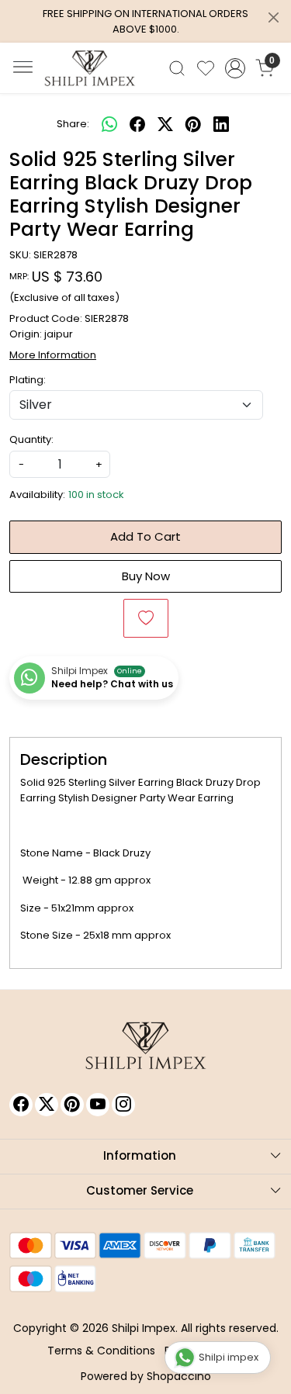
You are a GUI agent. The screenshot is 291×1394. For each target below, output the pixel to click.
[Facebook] (21, 1104)
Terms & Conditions (101, 1350)
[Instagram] (123, 1104)
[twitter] (165, 124)
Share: (73, 123)
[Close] (273, 17)
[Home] (90, 68)
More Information (52, 355)
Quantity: (31, 439)
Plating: (27, 379)
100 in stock (96, 494)
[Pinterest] (72, 1104)
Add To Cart (145, 536)
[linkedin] (221, 124)
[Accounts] (235, 68)
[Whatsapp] (109, 124)
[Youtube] (97, 1104)
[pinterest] (193, 124)
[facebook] (137, 124)
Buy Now (146, 576)
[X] (46, 1104)
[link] (177, 68)
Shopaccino (179, 1376)
